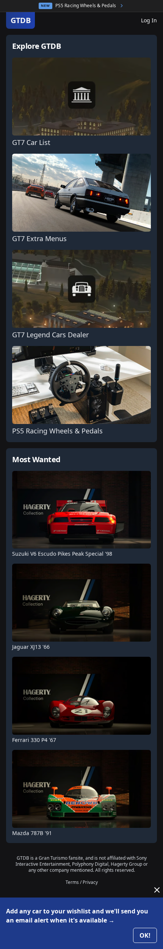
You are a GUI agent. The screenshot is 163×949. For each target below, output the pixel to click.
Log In (149, 20)
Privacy (90, 882)
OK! (144, 935)
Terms (72, 882)
